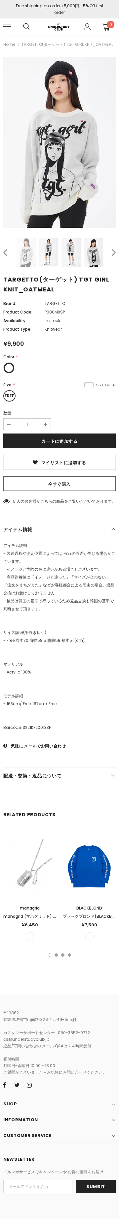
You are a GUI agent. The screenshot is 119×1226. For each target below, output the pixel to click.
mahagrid (30, 908)
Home (9, 44)
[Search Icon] (26, 26)
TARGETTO (55, 303)
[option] (59, 142)
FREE (9, 396)
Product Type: (17, 329)
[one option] (30, 936)
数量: (7, 413)
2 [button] (56, 955)
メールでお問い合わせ (45, 746)
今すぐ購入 (59, 484)
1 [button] (49, 955)
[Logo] (58, 26)
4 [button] (69, 955)
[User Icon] (87, 26)
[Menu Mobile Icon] (7, 27)
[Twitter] (17, 1085)
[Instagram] (29, 1085)
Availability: (14, 320)
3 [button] (62, 955)
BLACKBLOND (89, 908)
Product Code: (17, 312)
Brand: (9, 303)
